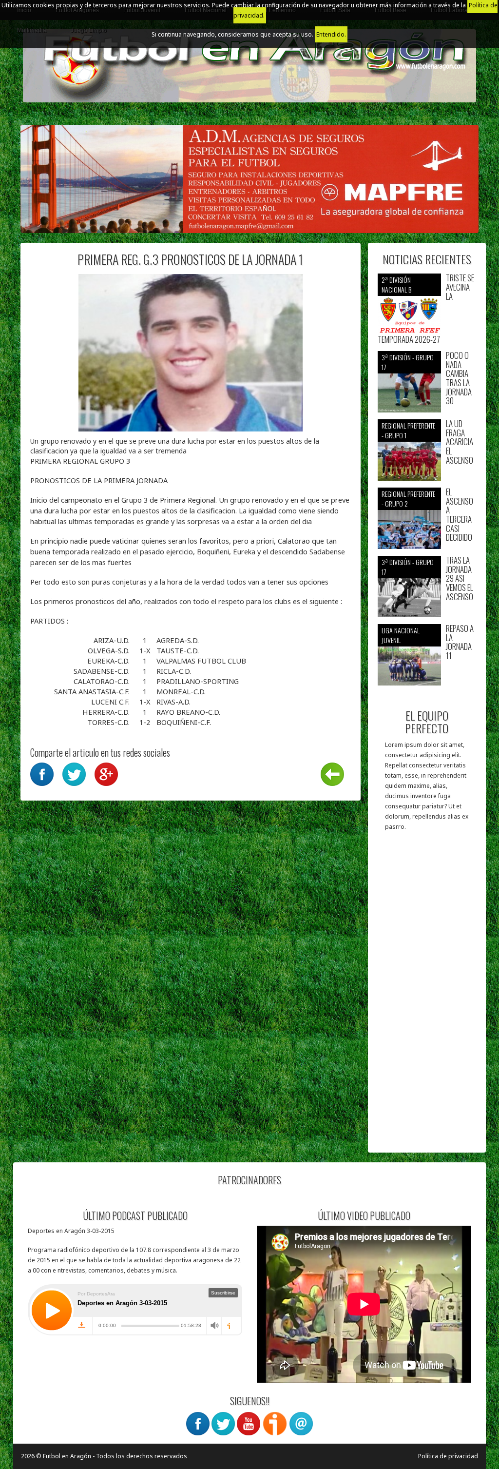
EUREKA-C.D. (109, 661)
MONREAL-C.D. (181, 691)
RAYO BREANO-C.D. (188, 712)
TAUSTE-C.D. (177, 650)
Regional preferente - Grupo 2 (408, 499)
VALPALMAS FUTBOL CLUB (201, 661)
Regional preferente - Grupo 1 (408, 430)
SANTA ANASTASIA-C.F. (93, 691)
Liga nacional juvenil (401, 635)
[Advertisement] (427, 996)
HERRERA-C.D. (107, 712)
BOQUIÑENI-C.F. (183, 722)
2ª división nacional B (396, 284)
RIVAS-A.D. (173, 701)
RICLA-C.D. (173, 671)
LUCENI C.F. (111, 701)
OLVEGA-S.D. (110, 650)
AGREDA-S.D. (177, 640)
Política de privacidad (448, 1456)
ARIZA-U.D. (113, 640)
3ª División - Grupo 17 (408, 362)
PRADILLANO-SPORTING (197, 681)
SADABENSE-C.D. (103, 671)
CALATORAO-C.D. (103, 681)
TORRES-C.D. (109, 722)
